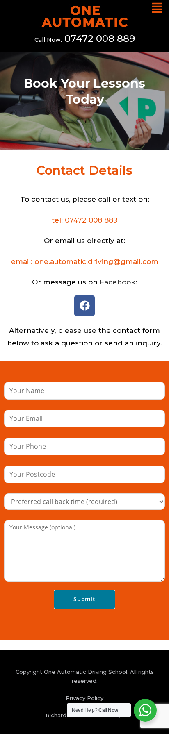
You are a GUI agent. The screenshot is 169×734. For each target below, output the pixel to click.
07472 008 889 (99, 38)
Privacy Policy (84, 698)
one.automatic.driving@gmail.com (96, 261)
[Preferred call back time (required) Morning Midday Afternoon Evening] (84, 501)
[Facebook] (84, 305)
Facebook (117, 282)
